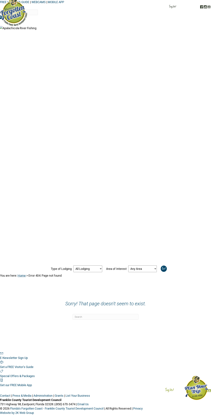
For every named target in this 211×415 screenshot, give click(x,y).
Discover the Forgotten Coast (91, 22)
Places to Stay (123, 22)
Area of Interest (116, 269)
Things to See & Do (149, 22)
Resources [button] (201, 22)
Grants (59, 395)
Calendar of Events (178, 22)
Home (22, 275)
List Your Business (78, 395)
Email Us (83, 404)
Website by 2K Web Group (17, 413)
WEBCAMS (38, 2)
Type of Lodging (61, 269)
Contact (5, 395)
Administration (43, 395)
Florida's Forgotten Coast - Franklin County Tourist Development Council (57, 408)
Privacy (138, 408)
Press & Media (22, 395)
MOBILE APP (56, 2)
